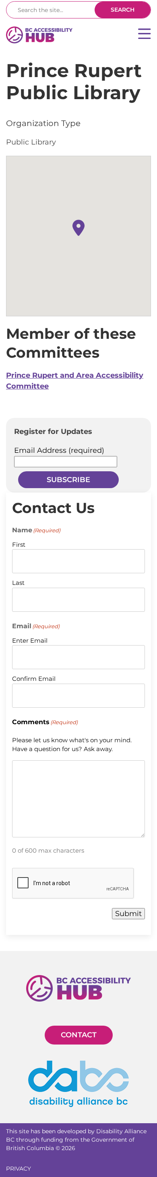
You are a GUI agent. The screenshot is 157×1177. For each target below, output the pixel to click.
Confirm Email (34, 678)
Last (18, 582)
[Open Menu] (144, 35)
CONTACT (79, 1034)
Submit (128, 913)
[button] (78, 227)
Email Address (59, 450)
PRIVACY (18, 1168)
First (18, 544)
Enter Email (30, 640)
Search (122, 9)
